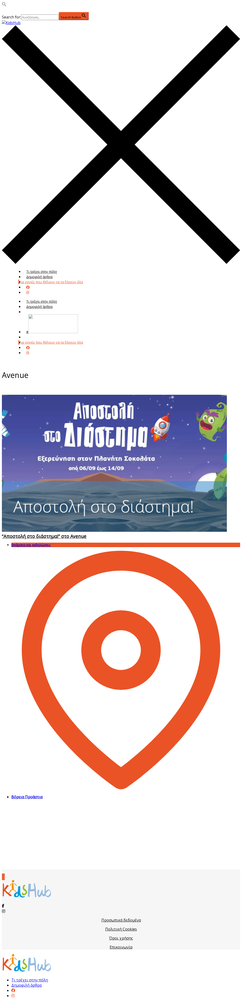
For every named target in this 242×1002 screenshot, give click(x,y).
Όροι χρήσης (121, 938)
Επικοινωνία (121, 947)
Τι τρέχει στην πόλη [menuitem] (29, 980)
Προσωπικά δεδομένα (121, 920)
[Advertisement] (121, 836)
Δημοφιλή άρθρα (39, 277)
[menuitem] (13, 990)
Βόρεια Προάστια (27, 796)
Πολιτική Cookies (121, 929)
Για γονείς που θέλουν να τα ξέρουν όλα (51, 282)
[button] (4, 5)
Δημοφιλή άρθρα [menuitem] (26, 985)
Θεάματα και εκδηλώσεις (31, 545)
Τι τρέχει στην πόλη (41, 271)
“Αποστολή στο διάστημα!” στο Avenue (44, 536)
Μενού (31, 312)
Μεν (29, 337)
